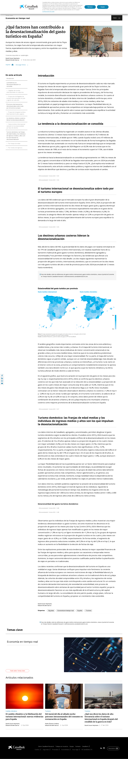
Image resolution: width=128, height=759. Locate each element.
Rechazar (90, 7)
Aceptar (103, 7)
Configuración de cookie (48, 11)
